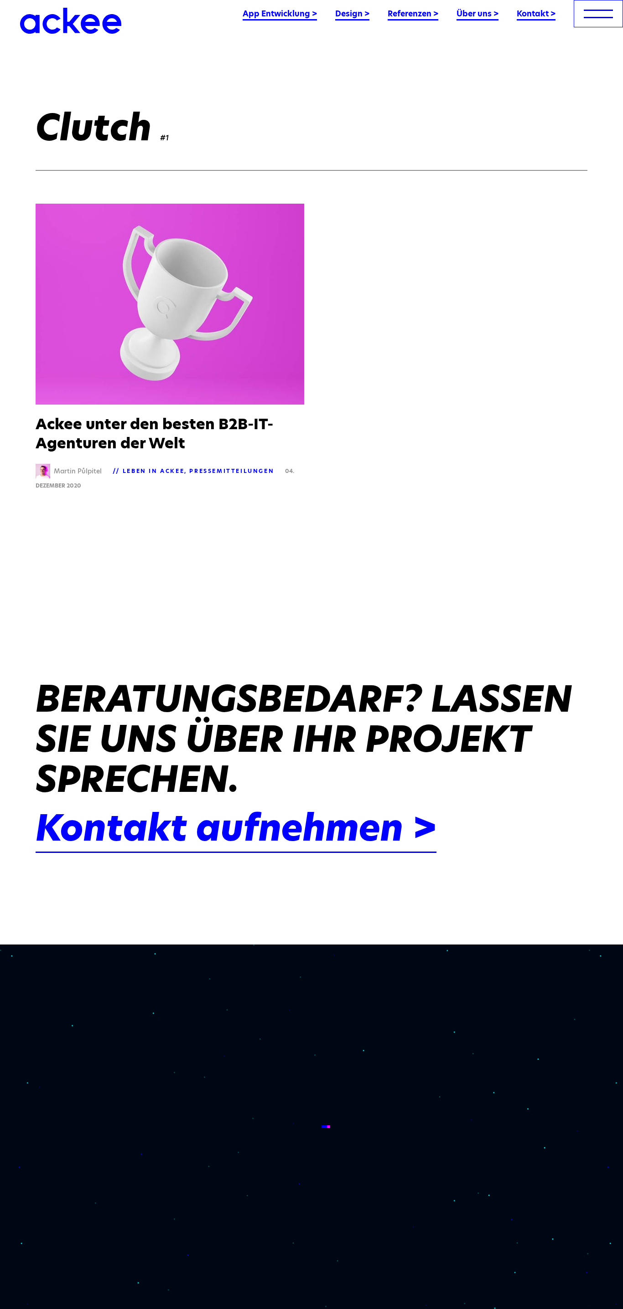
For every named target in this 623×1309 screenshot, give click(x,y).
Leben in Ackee (153, 471)
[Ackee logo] (70, 21)
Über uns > (477, 13)
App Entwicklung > (280, 13)
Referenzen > (413, 13)
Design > (352, 13)
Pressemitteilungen (231, 471)
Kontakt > (536, 13)
